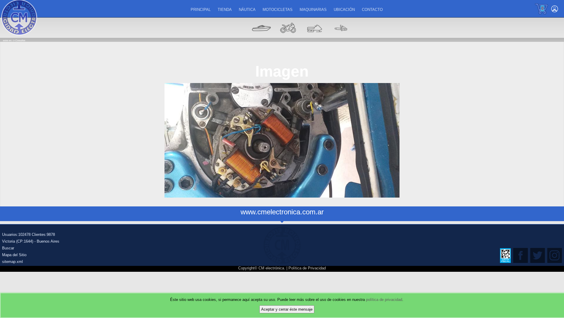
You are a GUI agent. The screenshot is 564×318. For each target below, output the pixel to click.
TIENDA (225, 9)
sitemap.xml (12, 261)
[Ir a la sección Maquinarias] (314, 37)
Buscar (8, 248)
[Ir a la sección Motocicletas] (288, 37)
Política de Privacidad (307, 268)
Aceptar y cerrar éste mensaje (287, 309)
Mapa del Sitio (14, 255)
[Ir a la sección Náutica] (261, 37)
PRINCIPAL (201, 9)
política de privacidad (384, 299)
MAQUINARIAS (313, 9)
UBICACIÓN (344, 9)
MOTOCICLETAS (278, 9)
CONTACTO (372, 9)
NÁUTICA (247, 9)
